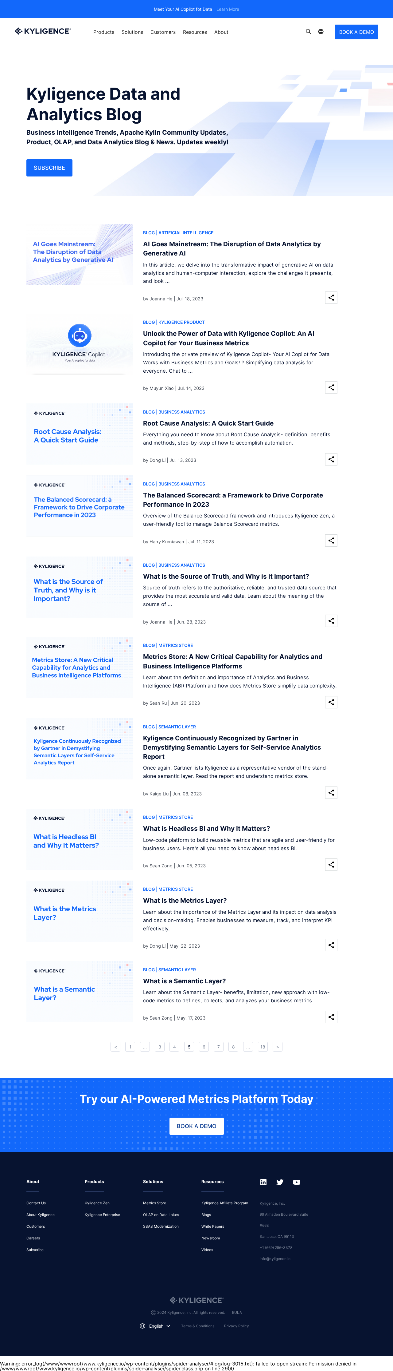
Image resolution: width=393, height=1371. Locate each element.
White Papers (212, 1226)
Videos (207, 1249)
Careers (33, 1238)
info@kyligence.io (275, 1258)
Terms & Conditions (197, 1326)
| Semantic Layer (176, 726)
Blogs (206, 1214)
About (221, 32)
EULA (237, 1312)
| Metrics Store (174, 645)
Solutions (132, 32)
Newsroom (210, 1238)
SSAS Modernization (161, 1226)
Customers (163, 32)
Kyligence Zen (97, 1203)
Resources (195, 32)
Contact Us (36, 1203)
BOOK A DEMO (356, 32)
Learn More (227, 9)
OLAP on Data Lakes (161, 1214)
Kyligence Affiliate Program (224, 1203)
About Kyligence (40, 1214)
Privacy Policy (236, 1326)
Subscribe (49, 167)
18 (262, 1046)
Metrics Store (154, 1203)
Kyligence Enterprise (102, 1214)
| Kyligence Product (180, 322)
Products (103, 32)
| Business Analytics (180, 411)
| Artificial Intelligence (185, 232)
